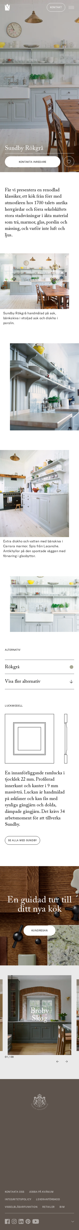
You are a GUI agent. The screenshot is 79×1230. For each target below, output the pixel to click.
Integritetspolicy (18, 1199)
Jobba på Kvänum (41, 1191)
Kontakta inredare (32, 161)
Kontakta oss (14, 1191)
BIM (62, 1206)
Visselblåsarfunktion (21, 1206)
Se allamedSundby (22, 840)
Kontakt (56, 7)
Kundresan (39, 930)
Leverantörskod (48, 1199)
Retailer (48, 1206)
